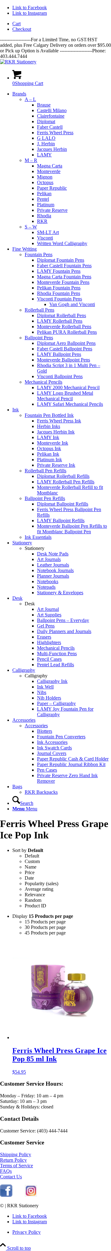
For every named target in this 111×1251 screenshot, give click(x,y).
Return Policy (13, 1160)
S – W (31, 226)
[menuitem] (61, 23)
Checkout (21, 29)
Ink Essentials (38, 537)
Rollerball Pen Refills (45, 470)
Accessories (36, 725)
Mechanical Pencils (43, 382)
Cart (16, 23)
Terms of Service (16, 1165)
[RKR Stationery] (18, 61)
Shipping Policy (15, 1154)
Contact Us (11, 1176)
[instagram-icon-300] (31, 1195)
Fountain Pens (38, 254)
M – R (31, 160)
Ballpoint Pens (39, 337)
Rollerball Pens (39, 310)
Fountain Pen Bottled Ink (49, 415)
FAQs (6, 1171)
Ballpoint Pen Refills (45, 498)
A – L (30, 99)
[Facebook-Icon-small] (6, 1195)
